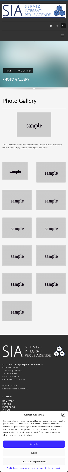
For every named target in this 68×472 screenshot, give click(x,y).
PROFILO (6, 404)
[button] (63, 414)
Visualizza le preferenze (34, 461)
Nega (34, 452)
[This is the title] (17, 200)
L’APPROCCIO (8, 407)
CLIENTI (6, 410)
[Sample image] (15, 171)
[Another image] (51, 172)
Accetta (34, 444)
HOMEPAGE (8, 401)
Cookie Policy (12, 468)
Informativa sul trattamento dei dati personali (40, 468)
